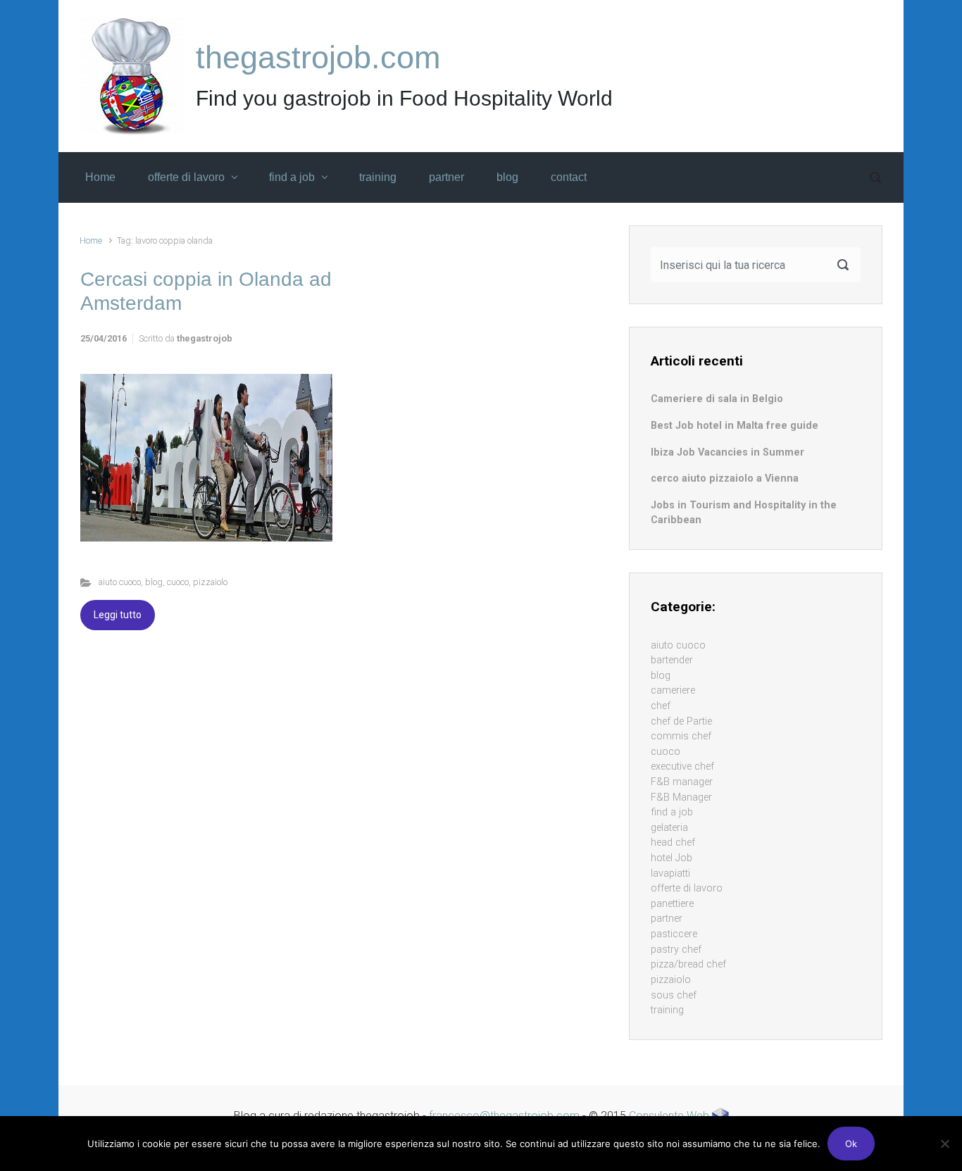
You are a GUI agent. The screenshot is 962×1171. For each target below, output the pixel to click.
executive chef (682, 766)
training (667, 1010)
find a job (672, 812)
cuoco (178, 582)
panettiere (672, 904)
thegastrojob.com (318, 57)
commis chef (681, 736)
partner (666, 919)
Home (91, 240)
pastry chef (676, 950)
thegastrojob (204, 338)
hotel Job (671, 858)
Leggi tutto (118, 614)
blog (154, 582)
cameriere (673, 690)
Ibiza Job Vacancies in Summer (727, 452)
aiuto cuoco (120, 582)
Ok (851, 1143)
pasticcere (674, 934)
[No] (944, 1143)
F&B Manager (681, 797)
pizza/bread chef (688, 964)
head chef (673, 842)
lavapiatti (670, 873)
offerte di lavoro (687, 888)
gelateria (669, 828)
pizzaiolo (210, 582)
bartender (672, 660)
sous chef (673, 995)
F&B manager (682, 782)
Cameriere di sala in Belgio (717, 399)
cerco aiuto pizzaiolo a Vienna (725, 478)
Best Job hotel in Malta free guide (734, 426)
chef (660, 706)
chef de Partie (681, 721)
